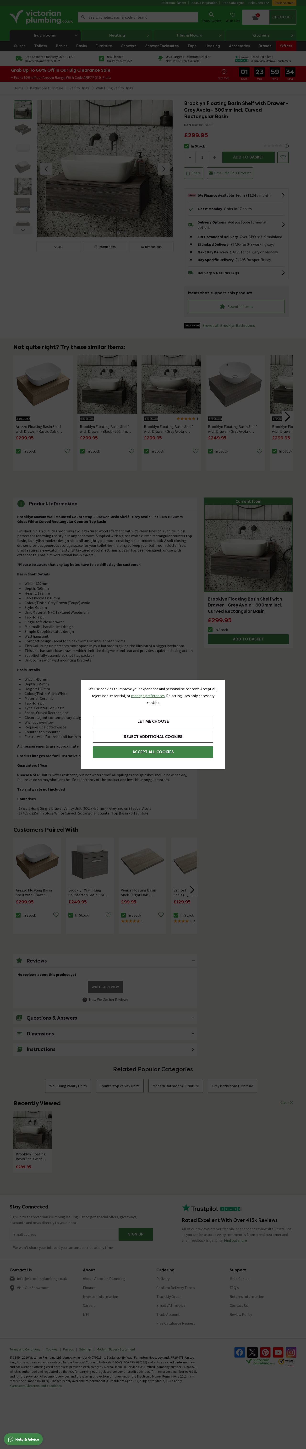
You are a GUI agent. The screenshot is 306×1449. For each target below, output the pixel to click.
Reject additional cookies (153, 736)
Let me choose (153, 721)
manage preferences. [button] (148, 695)
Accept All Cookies (153, 752)
